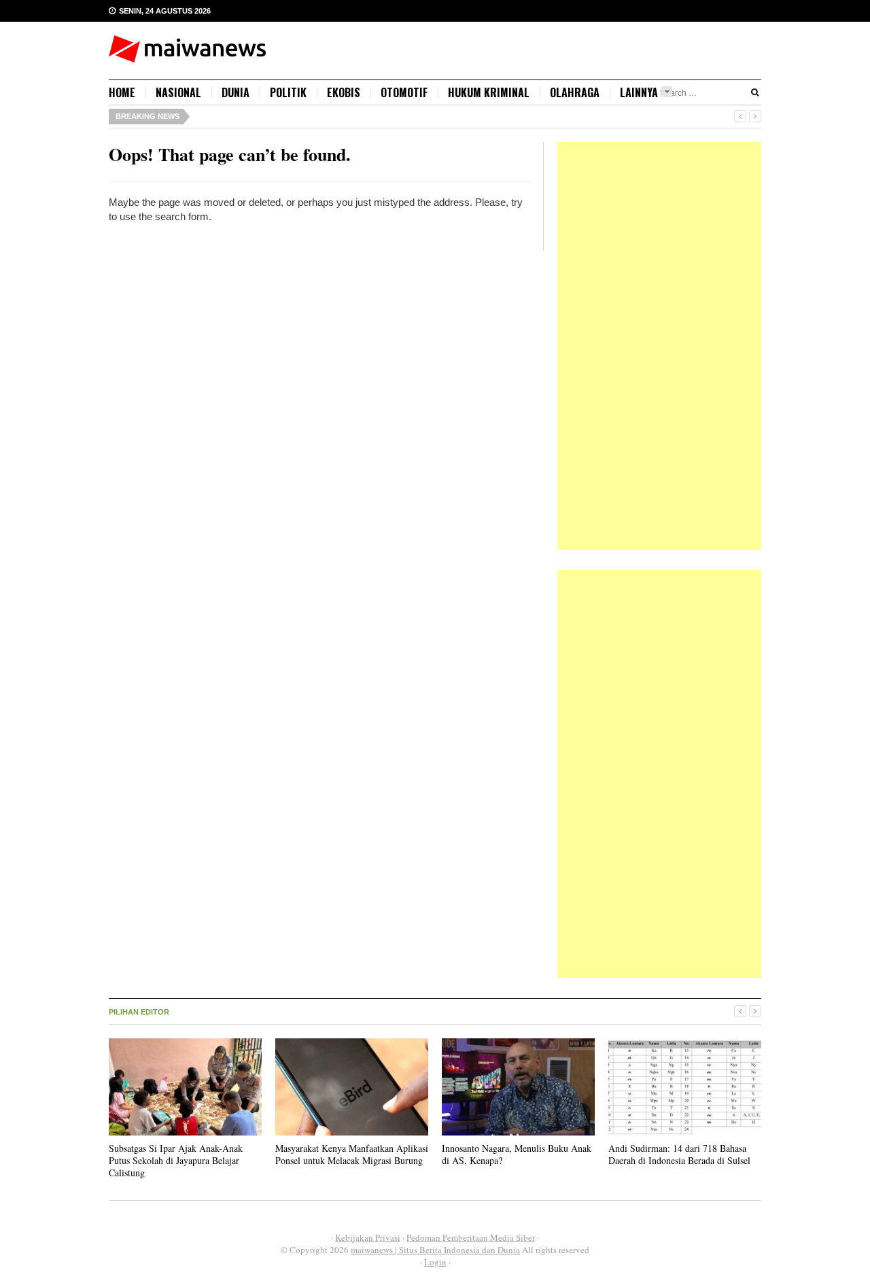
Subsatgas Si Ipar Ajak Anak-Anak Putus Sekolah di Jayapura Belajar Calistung (176, 1160)
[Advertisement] (659, 346)
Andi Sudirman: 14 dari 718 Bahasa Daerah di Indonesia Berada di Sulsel (679, 1154)
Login (435, 1262)
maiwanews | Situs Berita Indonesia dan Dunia (435, 1250)
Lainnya (639, 93)
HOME (122, 92)
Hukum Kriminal (488, 92)
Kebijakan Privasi (367, 1237)
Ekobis (343, 92)
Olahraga (574, 92)
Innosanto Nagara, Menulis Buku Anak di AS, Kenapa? (516, 1154)
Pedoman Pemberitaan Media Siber (470, 1237)
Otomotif (404, 92)
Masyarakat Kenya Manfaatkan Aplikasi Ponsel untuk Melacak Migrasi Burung (351, 1154)
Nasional (178, 92)
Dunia (235, 92)
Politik (288, 92)
